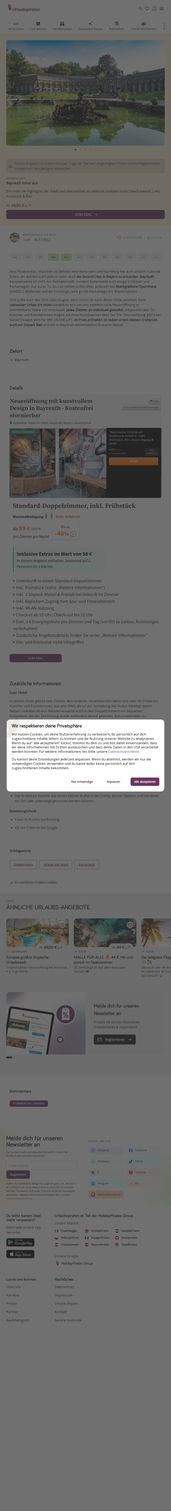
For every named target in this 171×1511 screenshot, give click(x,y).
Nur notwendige (82, 782)
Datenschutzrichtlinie (123, 751)
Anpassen (113, 782)
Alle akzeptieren (145, 782)
